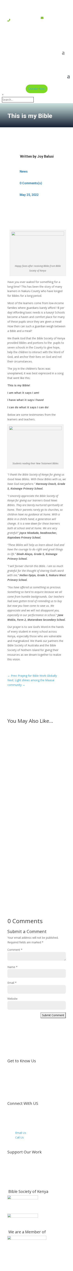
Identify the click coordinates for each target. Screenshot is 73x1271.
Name (12, 967)
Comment (14, 950)
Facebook (21, 1109)
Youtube (20, 1123)
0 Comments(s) (31, 183)
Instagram (21, 1119)
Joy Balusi (45, 156)
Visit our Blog (23, 1181)
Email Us (20, 1133)
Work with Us (23, 1176)
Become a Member (27, 1158)
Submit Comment (53, 1015)
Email (12, 983)
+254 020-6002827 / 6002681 (19, 22)
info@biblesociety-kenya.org (52, 25)
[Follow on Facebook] (21, 38)
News (24, 171)
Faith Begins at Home (27, 854)
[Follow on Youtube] (52, 38)
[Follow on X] (29, 38)
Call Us (19, 1137)
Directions (21, 1142)
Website (12, 998)
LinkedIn (20, 1128)
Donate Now (36, 89)
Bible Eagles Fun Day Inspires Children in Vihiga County (32, 749)
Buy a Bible (22, 1167)
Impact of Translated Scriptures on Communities (34, 807)
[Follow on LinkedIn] (44, 38)
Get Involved (23, 1172)
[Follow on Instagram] (36, 38)
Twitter (19, 1114)
